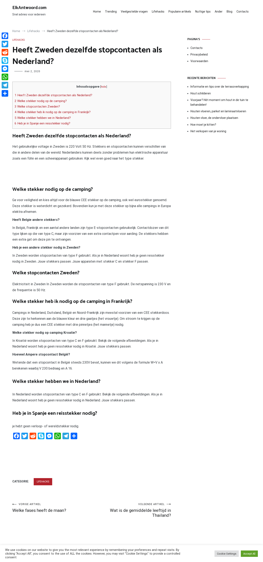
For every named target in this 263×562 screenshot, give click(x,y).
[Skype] (5, 60)
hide (103, 86)
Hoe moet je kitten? (203, 124)
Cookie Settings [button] (226, 553)
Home (97, 11)
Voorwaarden (199, 61)
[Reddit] (5, 52)
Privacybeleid (199, 54)
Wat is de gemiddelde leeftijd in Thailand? (140, 510)
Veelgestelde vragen (134, 11)
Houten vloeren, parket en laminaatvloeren (218, 111)
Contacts (242, 11)
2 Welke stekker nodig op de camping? (41, 101)
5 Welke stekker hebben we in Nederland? (43, 118)
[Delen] (5, 93)
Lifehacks (158, 11)
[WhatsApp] (5, 77)
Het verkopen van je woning (208, 131)
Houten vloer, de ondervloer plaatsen (214, 117)
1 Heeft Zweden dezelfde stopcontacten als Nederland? (53, 95)
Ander (219, 11)
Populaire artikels (179, 11)
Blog (229, 11)
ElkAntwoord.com (29, 7)
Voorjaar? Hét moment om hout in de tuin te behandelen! (219, 102)
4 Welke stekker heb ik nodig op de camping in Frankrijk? (53, 112)
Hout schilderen (200, 93)
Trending (111, 11)
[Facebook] (5, 36)
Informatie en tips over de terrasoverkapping (219, 86)
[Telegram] (5, 85)
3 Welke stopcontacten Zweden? (37, 106)
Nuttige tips (203, 11)
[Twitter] (5, 44)
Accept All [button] (249, 553)
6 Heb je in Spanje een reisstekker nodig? (42, 123)
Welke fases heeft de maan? (39, 508)
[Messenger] (5, 69)
